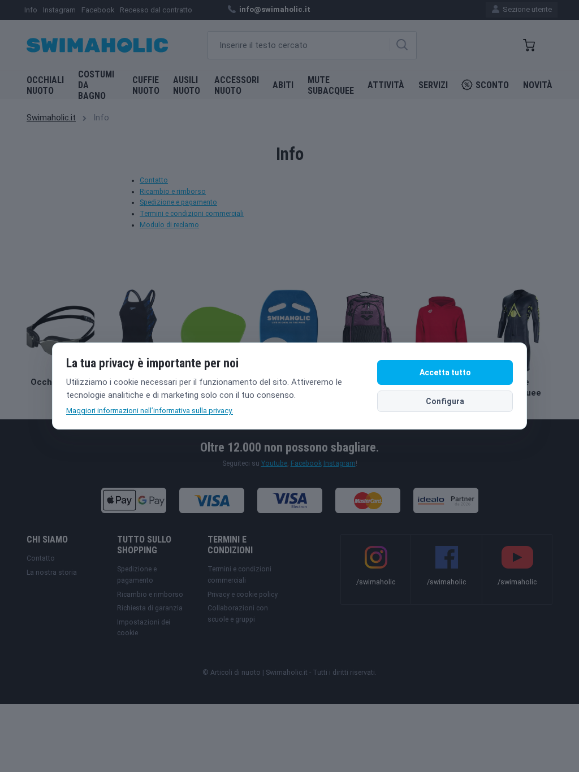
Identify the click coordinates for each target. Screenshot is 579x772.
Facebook (98, 10)
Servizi (433, 85)
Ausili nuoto (186, 85)
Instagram (59, 10)
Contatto (154, 180)
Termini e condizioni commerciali (192, 214)
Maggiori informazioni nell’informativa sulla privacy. (149, 410)
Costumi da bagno (96, 85)
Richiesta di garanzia (150, 608)
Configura (445, 401)
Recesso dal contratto (156, 10)
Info (30, 10)
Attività (386, 85)
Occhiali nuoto (45, 85)
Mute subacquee (331, 85)
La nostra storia (52, 572)
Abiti (283, 85)
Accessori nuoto (236, 85)
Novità (537, 85)
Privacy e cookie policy (243, 594)
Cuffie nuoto (145, 85)
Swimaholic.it (51, 117)
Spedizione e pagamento (178, 202)
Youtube (274, 463)
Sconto (492, 85)
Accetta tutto (445, 372)
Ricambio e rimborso (173, 192)
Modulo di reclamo (169, 225)
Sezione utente (526, 9)
